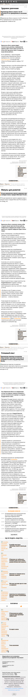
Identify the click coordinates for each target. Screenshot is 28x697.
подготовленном (5, 59)
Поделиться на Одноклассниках (6, 1)
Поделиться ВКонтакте (1, 1)
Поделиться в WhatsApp (8, 1)
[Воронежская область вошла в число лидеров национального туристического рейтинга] (4, 645)
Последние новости (14, 511)
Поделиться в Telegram (13, 1)
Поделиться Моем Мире (3, 1)
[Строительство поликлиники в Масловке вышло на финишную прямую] (4, 595)
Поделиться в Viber (11, 1)
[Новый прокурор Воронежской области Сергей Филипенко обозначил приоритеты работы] (4, 629)
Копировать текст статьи (16, 1)
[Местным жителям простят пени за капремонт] (4, 584)
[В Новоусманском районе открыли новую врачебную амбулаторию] (4, 614)
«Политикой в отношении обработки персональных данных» (14, 689)
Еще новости (14, 534)
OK (14, 694)
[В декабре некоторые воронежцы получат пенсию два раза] (4, 546)
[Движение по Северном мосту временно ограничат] (4, 574)
